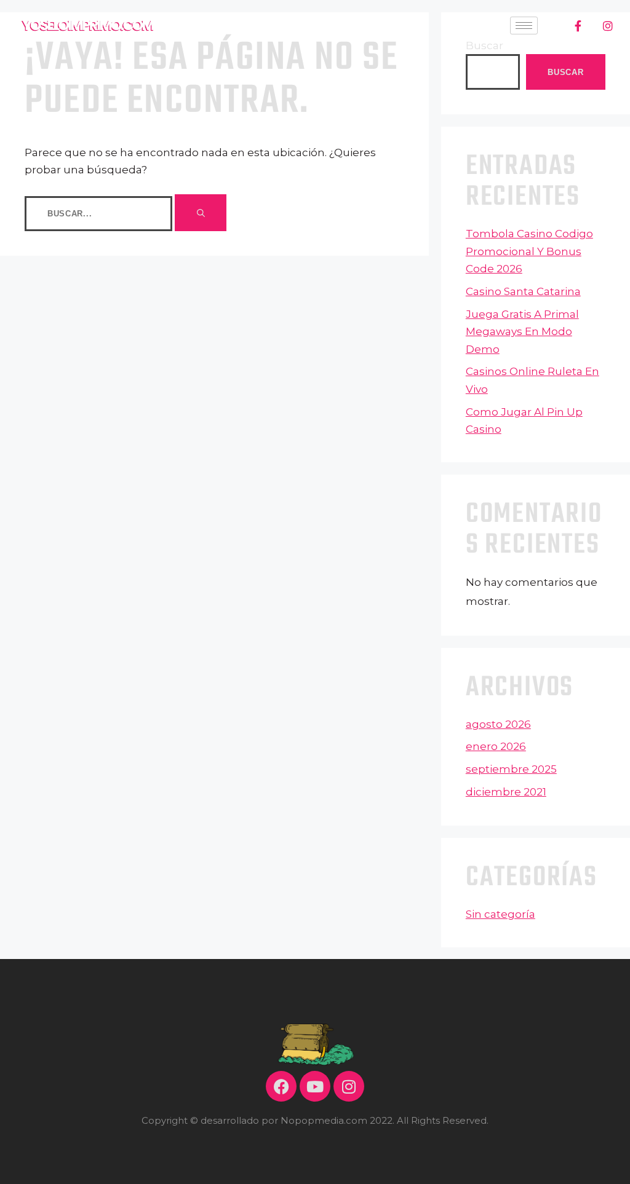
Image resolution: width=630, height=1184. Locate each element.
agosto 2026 (498, 724)
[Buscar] (200, 212)
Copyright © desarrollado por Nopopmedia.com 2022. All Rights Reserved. (315, 1120)
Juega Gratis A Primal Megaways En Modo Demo (522, 331)
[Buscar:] (100, 213)
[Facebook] (281, 1086)
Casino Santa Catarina (523, 291)
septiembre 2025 (511, 769)
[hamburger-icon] (524, 25)
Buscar (565, 72)
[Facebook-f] (578, 25)
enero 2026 (496, 746)
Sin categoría (500, 914)
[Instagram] (607, 25)
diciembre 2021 (506, 792)
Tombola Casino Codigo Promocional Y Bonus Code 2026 (529, 251)
